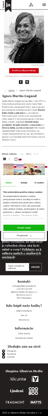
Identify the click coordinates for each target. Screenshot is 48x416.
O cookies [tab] (39, 183)
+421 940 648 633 (24, 289)
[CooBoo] (33, 391)
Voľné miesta (24, 333)
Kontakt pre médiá (24, 338)
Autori (11, 90)
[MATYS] (36, 402)
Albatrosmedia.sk (24, 311)
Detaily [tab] (24, 183)
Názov (28, 154)
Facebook (11, 354)
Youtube (11, 357)
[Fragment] (15, 402)
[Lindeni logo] (16, 391)
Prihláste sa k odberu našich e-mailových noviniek (21, 253)
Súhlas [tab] (8, 183)
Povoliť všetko (24, 228)
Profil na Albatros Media (24, 70)
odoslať (35, 266)
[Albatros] (35, 379)
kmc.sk (24, 315)
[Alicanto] (18, 379)
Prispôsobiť (22, 235)
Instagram (11, 351)
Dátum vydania (9, 154)
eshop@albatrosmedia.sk (24, 286)
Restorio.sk (24, 320)
